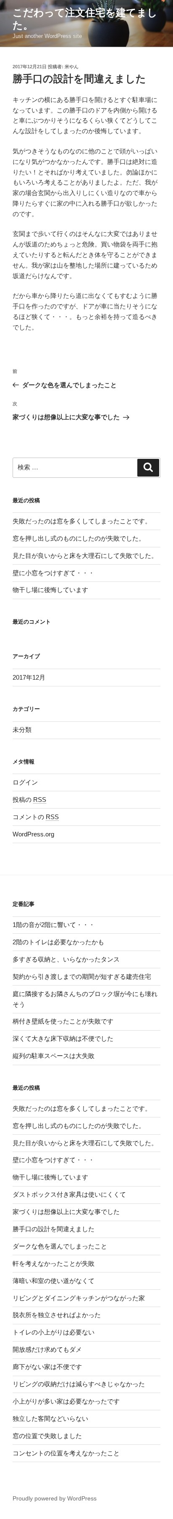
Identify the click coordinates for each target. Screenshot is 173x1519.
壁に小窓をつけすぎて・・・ (53, 572)
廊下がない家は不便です (47, 1366)
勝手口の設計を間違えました (53, 1228)
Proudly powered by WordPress (55, 1498)
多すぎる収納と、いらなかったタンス (66, 959)
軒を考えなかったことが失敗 (53, 1263)
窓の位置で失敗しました (47, 1435)
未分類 (22, 729)
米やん (72, 66)
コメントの (36, 816)
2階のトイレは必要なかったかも (58, 942)
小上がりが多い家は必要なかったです (66, 1401)
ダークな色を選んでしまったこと (60, 1246)
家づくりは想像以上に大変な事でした (66, 1211)
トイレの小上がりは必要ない (53, 1332)
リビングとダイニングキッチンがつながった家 (79, 1298)
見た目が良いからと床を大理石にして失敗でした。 (85, 555)
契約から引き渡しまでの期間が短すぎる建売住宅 (82, 976)
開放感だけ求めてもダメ (47, 1349)
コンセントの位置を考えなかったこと (66, 1453)
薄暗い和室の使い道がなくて (53, 1280)
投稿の (29, 799)
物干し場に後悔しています (50, 589)
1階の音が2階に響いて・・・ (54, 924)
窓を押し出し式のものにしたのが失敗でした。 (79, 538)
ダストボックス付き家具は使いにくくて (69, 1194)
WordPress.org (33, 834)
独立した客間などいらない (50, 1418)
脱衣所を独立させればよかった (57, 1314)
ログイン (25, 782)
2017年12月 (29, 677)
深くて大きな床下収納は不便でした (63, 1038)
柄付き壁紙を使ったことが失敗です (63, 1021)
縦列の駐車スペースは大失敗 (53, 1055)
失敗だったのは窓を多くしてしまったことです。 (82, 521)
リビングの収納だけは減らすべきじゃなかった (79, 1384)
